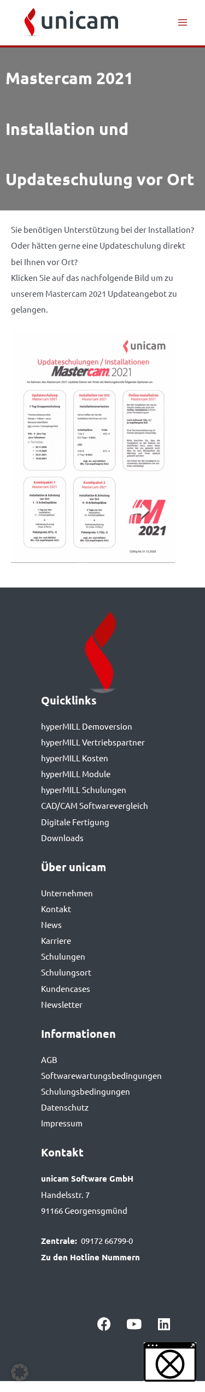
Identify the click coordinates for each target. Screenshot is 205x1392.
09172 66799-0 (107, 1240)
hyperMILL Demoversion (86, 726)
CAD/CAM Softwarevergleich (94, 805)
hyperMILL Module (75, 773)
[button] (19, 1372)
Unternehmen (67, 893)
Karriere (56, 940)
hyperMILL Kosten (74, 758)
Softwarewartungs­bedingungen (101, 1075)
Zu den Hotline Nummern (90, 1257)
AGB (49, 1059)
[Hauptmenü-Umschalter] (182, 22)
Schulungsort (66, 972)
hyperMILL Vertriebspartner (93, 742)
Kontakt (56, 908)
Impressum (62, 1123)
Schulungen (63, 956)
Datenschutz (65, 1107)
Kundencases (65, 988)
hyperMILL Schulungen (83, 789)
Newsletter (62, 1004)
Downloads (62, 837)
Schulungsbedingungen (85, 1091)
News (51, 924)
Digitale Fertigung (75, 822)
